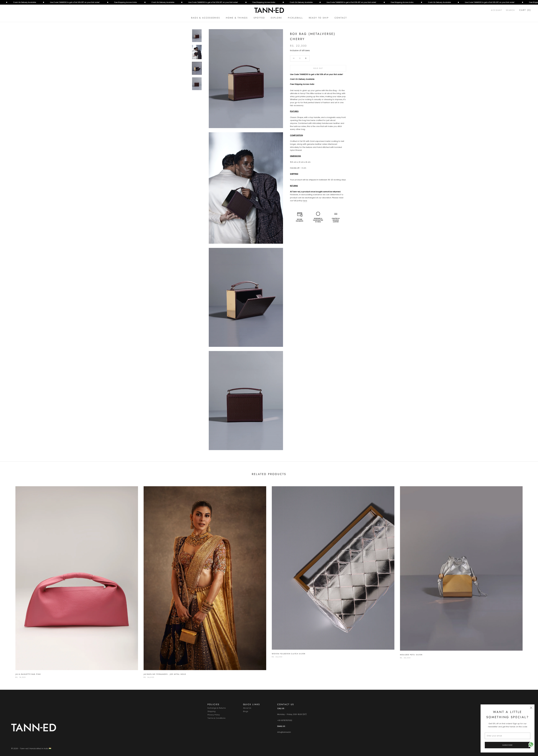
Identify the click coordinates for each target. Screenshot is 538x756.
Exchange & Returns (216, 708)
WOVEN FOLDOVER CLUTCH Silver (288, 654)
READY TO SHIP (319, 17)
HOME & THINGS (237, 17)
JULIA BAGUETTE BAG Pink (28, 674)
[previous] (9, 579)
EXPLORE (276, 17)
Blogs (245, 711)
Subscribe (507, 745)
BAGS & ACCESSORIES (205, 17)
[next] (529, 579)
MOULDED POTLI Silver (411, 655)
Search (510, 10)
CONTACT (341, 17)
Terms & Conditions (216, 718)
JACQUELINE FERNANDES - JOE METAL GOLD (165, 674)
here (305, 200)
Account (496, 10)
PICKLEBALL (295, 17)
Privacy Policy (213, 715)
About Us (247, 708)
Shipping (211, 711)
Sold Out (318, 68)
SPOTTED (259, 17)
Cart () (525, 10)
